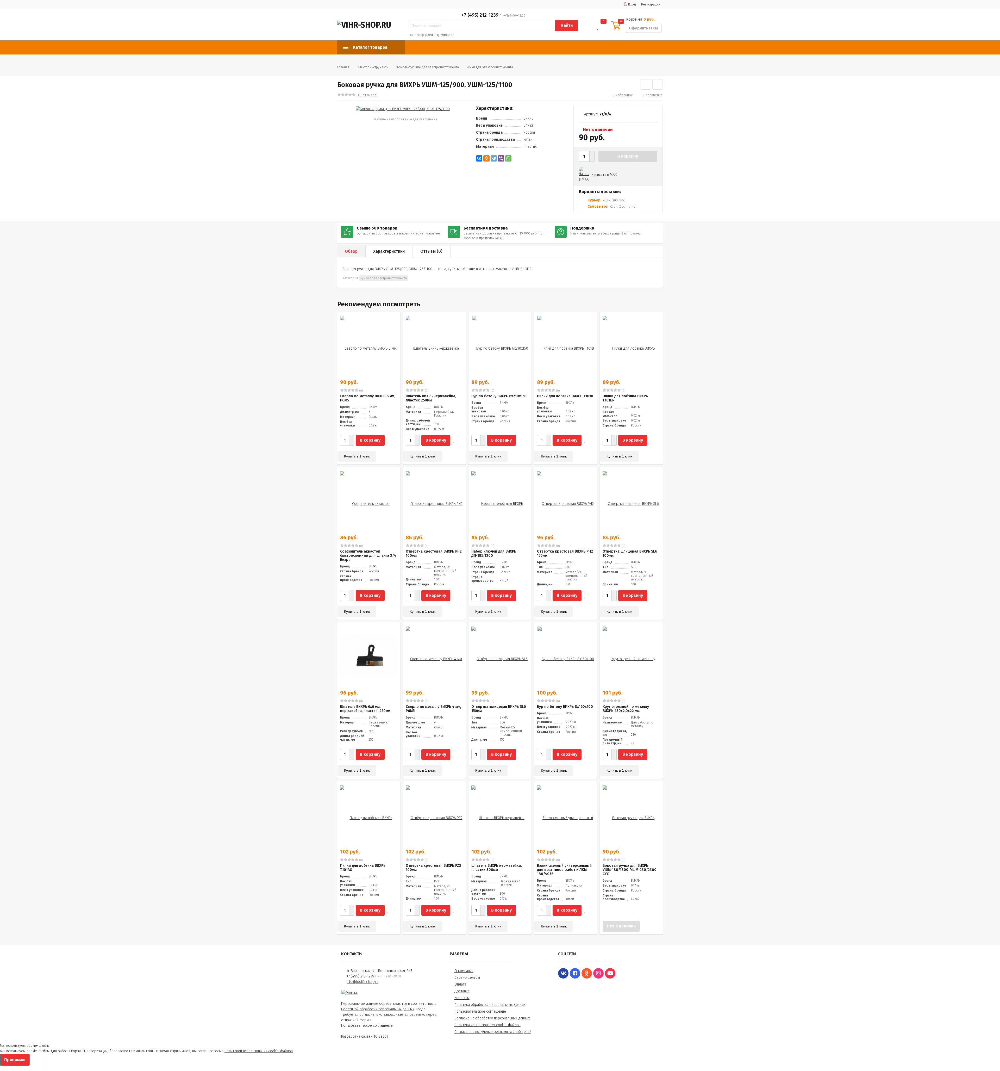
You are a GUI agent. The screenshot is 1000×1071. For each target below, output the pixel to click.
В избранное (622, 95)
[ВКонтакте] (479, 158)
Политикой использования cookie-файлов (258, 1051)
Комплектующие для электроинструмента (427, 67)
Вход (632, 4)
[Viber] (501, 158)
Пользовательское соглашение (367, 1025)
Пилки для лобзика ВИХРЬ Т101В (565, 396)
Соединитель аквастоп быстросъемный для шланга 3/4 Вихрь (368, 555)
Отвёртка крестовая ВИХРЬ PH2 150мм (565, 553)
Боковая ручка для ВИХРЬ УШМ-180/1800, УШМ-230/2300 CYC (630, 869)
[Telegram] (494, 158)
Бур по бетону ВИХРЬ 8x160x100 (565, 706)
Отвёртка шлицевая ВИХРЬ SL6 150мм (498, 708)
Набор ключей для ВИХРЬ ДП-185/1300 (493, 553)
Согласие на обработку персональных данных (492, 1018)
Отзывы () (431, 251)
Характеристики (389, 251)
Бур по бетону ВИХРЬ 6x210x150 (499, 396)
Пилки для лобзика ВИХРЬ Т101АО (362, 867)
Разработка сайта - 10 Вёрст (364, 1036)
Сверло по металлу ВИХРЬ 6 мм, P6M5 (367, 398)
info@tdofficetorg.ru (362, 982)
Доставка (462, 991)
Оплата (460, 984)
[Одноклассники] (486, 158)
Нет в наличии (621, 926)
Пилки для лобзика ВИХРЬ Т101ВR (625, 398)
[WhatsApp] (508, 158)
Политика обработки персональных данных (489, 1004)
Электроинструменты (373, 67)
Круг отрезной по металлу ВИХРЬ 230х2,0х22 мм (626, 708)
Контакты (462, 998)
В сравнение (652, 95)
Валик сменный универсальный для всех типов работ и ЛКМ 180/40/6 (564, 869)
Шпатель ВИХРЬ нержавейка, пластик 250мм (431, 398)
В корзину (627, 156)
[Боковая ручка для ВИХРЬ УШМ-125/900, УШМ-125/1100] (403, 109)
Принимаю (15, 1059)
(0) (360, 391)
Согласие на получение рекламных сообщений (492, 1032)
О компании (463, 971)
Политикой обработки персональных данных (377, 1009)
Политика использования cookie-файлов (487, 1025)
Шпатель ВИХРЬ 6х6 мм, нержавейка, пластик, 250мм (365, 708)
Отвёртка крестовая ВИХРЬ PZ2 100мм (433, 867)
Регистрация (650, 4)
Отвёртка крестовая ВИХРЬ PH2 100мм (434, 553)
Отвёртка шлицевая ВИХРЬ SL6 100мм (630, 553)
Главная (343, 67)
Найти (567, 25)
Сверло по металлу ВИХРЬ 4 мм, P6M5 (433, 708)
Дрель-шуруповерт (439, 35)
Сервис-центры (467, 977)
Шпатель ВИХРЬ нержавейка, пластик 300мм (496, 867)
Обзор (351, 251)
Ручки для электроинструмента (490, 67)
